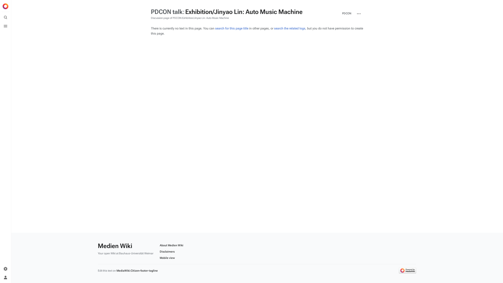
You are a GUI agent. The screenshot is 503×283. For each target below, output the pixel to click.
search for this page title (231, 28)
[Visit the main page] (5, 6)
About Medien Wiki (171, 245)
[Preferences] (5, 269)
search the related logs (289, 28)
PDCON (346, 13)
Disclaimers (167, 251)
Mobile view (167, 257)
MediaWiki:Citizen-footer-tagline (137, 270)
